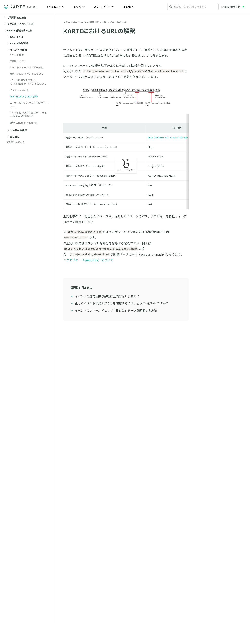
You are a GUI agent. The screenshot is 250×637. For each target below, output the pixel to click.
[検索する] (170, 6)
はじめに (15, 136)
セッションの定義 (19, 90)
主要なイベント (18, 61)
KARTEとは (16, 36)
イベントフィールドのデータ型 (26, 67)
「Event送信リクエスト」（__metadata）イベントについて (28, 82)
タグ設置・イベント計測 (20, 24)
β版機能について (16, 141)
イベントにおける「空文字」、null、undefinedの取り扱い (29, 114)
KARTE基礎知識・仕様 (19, 30)
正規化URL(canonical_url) (24, 122)
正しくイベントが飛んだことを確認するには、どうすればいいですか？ (122, 303)
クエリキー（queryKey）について (89, 260)
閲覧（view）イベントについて (26, 73)
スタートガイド (102, 6)
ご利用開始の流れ (16, 17)
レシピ (77, 6)
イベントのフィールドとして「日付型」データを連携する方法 (116, 310)
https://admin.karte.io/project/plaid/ (168, 137)
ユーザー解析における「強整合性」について (30, 104)
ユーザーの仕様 (18, 130)
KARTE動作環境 (19, 43)
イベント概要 (17, 54)
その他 (127, 6)
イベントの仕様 (18, 49)
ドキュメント (53, 6)
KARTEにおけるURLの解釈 (24, 96)
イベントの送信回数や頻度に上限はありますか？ (107, 296)
